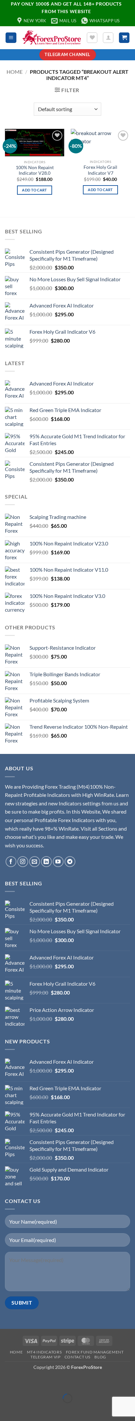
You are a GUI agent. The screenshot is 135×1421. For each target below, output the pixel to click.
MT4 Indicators (44, 1352)
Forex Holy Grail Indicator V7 (100, 170)
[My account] (108, 37)
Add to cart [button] (34, 190)
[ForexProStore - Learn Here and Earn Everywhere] (51, 38)
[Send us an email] (34, 861)
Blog (100, 1356)
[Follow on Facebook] (11, 861)
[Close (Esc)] (63, 1382)
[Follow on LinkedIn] (46, 861)
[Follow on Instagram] (22, 861)
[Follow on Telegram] (70, 861)
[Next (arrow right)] (25, 1409)
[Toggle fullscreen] (25, 1382)
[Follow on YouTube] (58, 861)
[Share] (44, 1382)
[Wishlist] (92, 37)
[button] (11, 37)
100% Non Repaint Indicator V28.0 (35, 170)
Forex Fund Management (95, 1352)
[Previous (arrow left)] (6, 1409)
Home (15, 72)
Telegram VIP (45, 1356)
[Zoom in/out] (6, 1382)
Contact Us (77, 1356)
